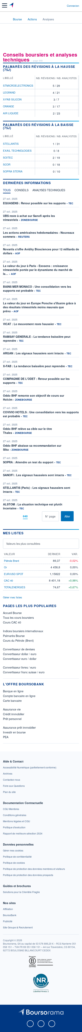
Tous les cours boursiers (18, 618)
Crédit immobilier (13, 714)
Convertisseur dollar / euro (19, 654)
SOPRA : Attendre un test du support (28, 462)
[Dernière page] (39, 516)
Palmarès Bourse (14, 636)
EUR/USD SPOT (13, 574)
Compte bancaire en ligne (19, 696)
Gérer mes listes (12, 597)
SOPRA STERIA (12, 171)
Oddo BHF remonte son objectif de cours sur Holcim (33, 397)
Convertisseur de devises (19, 649)
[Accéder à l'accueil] (5, 19)
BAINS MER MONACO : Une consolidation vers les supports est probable (37, 288)
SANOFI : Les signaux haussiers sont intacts (33, 475)
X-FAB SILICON (12, 99)
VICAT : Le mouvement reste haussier (28, 324)
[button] (4, 5)
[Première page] (12, 516)
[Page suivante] (33, 516)
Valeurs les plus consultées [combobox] (23, 544)
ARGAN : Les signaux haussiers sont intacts (33, 353)
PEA (5, 737)
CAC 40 (8, 580)
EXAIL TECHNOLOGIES (17, 150)
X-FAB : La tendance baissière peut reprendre (34, 366)
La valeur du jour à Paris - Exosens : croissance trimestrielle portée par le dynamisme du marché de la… (37, 270)
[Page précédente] (18, 516)
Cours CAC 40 (12, 622)
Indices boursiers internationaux (23, 631)
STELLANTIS (11, 144)
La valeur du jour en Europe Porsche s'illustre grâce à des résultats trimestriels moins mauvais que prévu (39, 307)
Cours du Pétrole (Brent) (18, 640)
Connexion (73, 5)
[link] (29, 767)
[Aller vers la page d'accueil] (11, 5)
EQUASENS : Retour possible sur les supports (34, 203)
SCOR (6, 164)
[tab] (7, 191)
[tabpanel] (41, 358)
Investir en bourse (14, 732)
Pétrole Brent (11, 561)
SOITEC (8, 157)
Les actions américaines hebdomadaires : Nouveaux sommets (38, 234)
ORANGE (8, 106)
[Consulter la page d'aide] (62, 5)
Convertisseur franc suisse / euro (24, 672)
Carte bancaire (12, 701)
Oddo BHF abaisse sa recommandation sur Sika (32, 447)
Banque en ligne (13, 691)
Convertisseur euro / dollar (19, 659)
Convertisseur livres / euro (19, 667)
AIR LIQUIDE (11, 113)
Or (5, 567)
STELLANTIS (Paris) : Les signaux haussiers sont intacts (36, 490)
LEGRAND (9, 92)
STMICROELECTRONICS (18, 85)
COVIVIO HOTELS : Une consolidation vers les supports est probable (41, 414)
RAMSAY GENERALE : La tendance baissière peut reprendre (36, 338)
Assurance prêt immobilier (19, 727)
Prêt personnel (12, 719)
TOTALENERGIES (14, 587)
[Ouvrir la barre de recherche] (56, 5)
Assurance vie (12, 709)
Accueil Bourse (12, 613)
